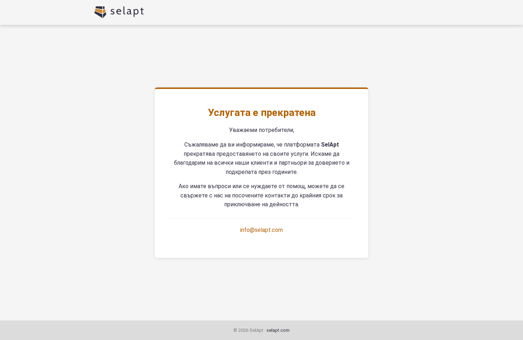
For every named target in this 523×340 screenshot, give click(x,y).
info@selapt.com (261, 230)
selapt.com (278, 330)
